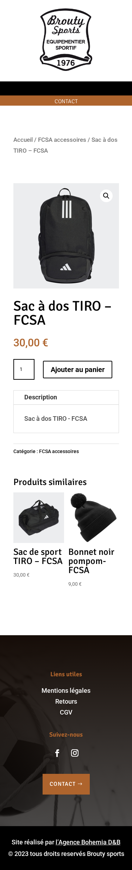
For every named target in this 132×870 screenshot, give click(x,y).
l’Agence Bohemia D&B (88, 842)
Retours (66, 701)
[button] (106, 196)
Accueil (23, 140)
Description (40, 397)
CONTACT (63, 784)
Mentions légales (66, 690)
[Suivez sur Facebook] (57, 753)
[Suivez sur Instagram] (75, 753)
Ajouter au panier (78, 369)
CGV (66, 712)
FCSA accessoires (62, 140)
